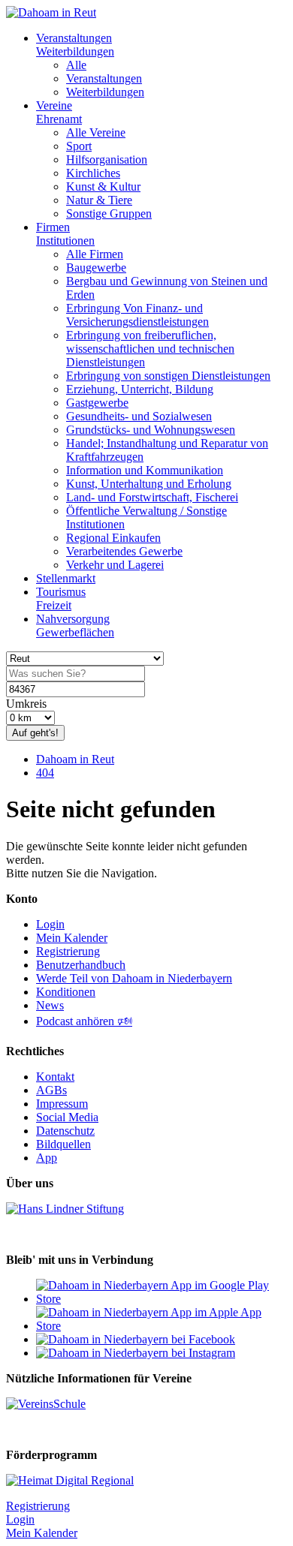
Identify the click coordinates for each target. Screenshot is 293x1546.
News (50, 1005)
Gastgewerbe (97, 402)
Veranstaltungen (104, 78)
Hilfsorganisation (106, 159)
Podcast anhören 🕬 (84, 1021)
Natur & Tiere (99, 200)
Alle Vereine (95, 132)
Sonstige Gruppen (109, 213)
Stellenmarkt (65, 578)
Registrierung (68, 951)
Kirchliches (93, 173)
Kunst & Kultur (103, 186)
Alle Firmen (94, 254)
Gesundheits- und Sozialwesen (139, 416)
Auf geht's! (35, 732)
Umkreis (26, 703)
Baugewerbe (96, 267)
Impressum (62, 1103)
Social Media (67, 1117)
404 (45, 772)
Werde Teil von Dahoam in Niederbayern (134, 978)
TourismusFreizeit (61, 598)
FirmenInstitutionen (65, 234)
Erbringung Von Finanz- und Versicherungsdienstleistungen (137, 315)
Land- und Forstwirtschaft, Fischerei (152, 497)
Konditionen (65, 991)
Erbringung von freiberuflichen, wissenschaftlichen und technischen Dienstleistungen (150, 348)
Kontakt (55, 1076)
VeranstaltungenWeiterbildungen (75, 45)
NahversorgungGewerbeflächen (75, 625)
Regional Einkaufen (113, 537)
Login (50, 924)
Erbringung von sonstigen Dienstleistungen (168, 375)
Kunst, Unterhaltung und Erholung (148, 483)
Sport (79, 146)
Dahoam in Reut (75, 759)
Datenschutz (65, 1130)
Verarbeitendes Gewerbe (124, 551)
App (46, 1157)
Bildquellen (63, 1144)
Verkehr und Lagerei (115, 564)
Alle (76, 65)
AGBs (51, 1090)
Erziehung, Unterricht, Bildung (139, 389)
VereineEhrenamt (59, 112)
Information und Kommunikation (144, 470)
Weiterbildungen (105, 92)
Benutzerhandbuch (80, 964)
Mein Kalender (71, 937)
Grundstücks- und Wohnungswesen (150, 429)
